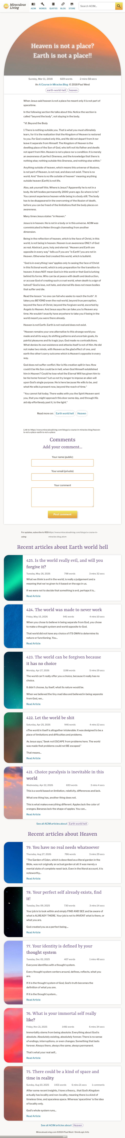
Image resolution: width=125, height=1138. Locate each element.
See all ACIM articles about (61, 823)
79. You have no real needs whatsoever (62, 847)
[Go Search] (119, 6)
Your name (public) (62, 457)
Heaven (81, 413)
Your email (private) (62, 471)
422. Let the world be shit (50, 718)
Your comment (62, 485)
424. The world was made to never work (64, 610)
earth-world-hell (56, 90)
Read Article (33, 596)
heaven (73, 90)
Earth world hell (65, 413)
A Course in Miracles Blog (53, 84)
